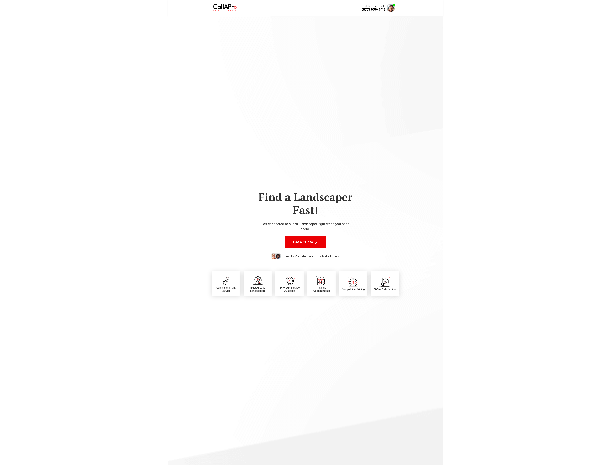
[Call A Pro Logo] (225, 10)
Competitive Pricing (353, 289)
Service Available (289, 289)
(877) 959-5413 (373, 9)
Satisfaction (385, 289)
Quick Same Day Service (226, 289)
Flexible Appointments (321, 289)
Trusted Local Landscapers (257, 289)
